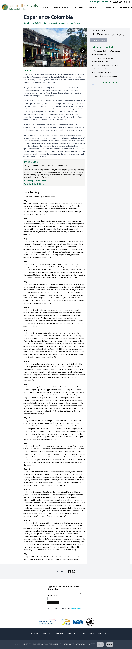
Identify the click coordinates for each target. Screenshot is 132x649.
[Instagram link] (73, 571)
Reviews (79, 7)
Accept (100, 644)
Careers (83, 633)
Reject (109, 644)
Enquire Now (98, 40)
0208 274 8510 (121, 1)
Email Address (52, 595)
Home (45, 7)
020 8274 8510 (35, 183)
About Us (93, 7)
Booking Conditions (32, 633)
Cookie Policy (77, 644)
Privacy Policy (47, 633)
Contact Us (109, 7)
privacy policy (76, 608)
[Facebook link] (69, 571)
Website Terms (72, 633)
